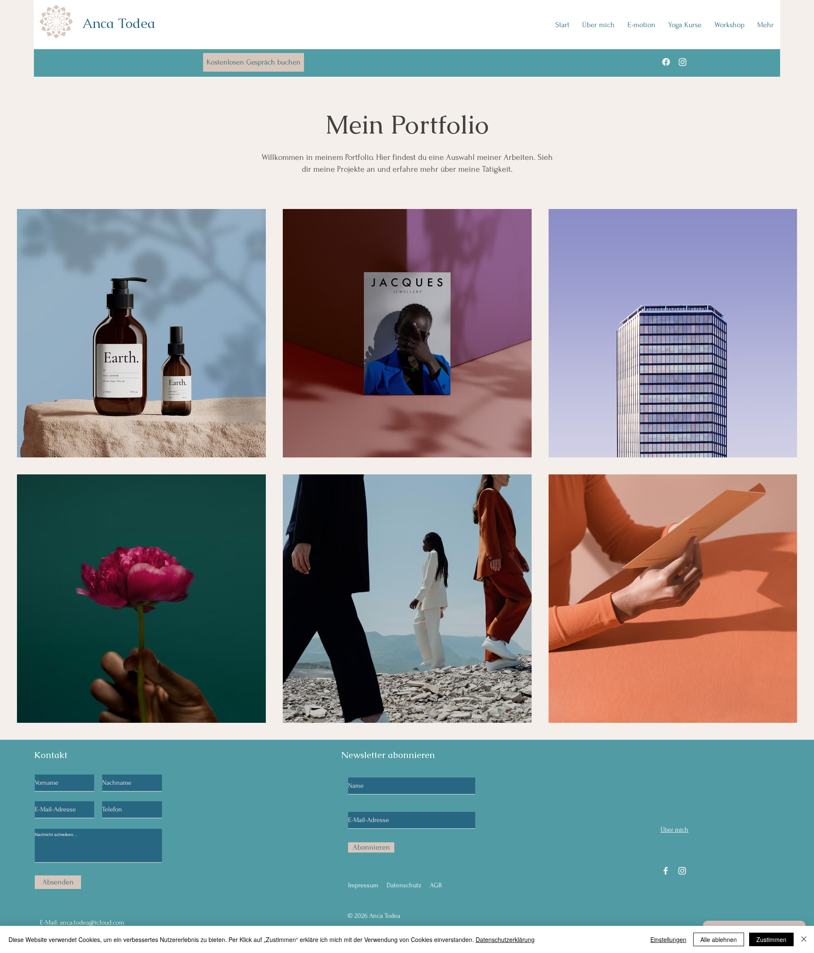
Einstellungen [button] (668, 939)
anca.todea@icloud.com (92, 922)
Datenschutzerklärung (505, 939)
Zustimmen (771, 939)
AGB (436, 885)
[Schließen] (804, 939)
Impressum (363, 885)
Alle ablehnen (718, 939)
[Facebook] (666, 62)
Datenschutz (404, 885)
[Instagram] (682, 62)
